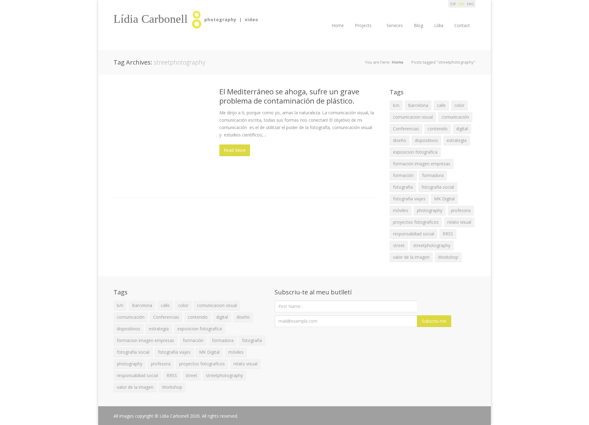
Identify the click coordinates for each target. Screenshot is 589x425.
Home (338, 25)
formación (403, 175)
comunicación (455, 117)
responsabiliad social (413, 234)
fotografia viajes (409, 199)
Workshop (448, 257)
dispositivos (426, 140)
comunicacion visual (413, 117)
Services (395, 25)
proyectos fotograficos (416, 222)
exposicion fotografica (415, 152)
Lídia (438, 25)
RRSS (448, 234)
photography (429, 210)
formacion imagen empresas (421, 164)
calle (441, 105)
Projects (363, 25)
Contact (462, 25)
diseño (399, 140)
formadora (433, 175)
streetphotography (431, 245)
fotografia (403, 187)
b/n (396, 105)
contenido (438, 129)
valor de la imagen (411, 257)
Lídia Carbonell (151, 18)
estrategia (457, 140)
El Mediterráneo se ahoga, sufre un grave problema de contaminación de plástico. (289, 96)
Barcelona (418, 105)
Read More (235, 150)
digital (462, 129)
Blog (418, 25)
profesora (461, 210)
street (399, 245)
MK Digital (444, 199)
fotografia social (438, 187)
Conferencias (406, 129)
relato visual (459, 222)
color (459, 105)
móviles (400, 210)
